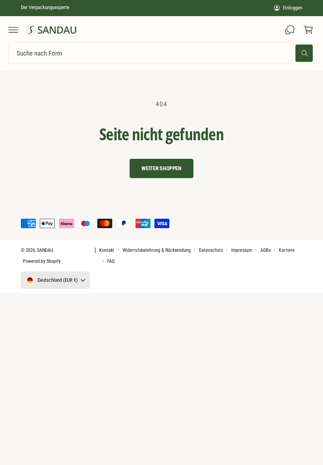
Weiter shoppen (161, 168)
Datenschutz (211, 250)
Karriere (287, 250)
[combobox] (161, 53)
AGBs (265, 250)
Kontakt (106, 250)
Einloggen (292, 8)
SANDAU (45, 250)
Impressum (241, 250)
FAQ (111, 261)
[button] (13, 30)
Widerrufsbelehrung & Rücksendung (157, 250)
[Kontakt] (290, 30)
